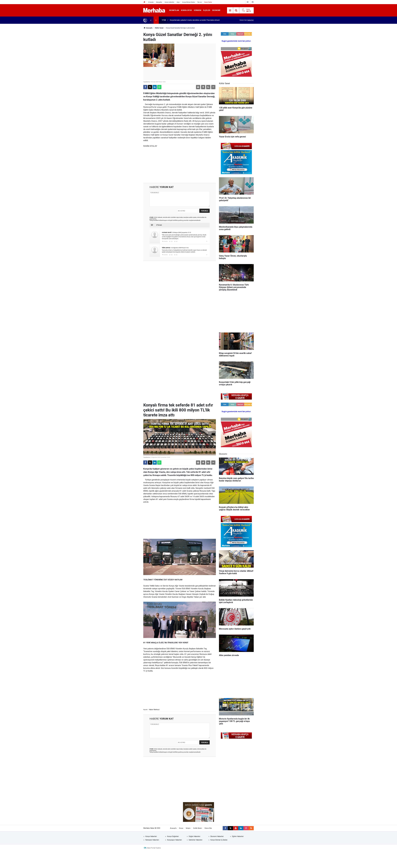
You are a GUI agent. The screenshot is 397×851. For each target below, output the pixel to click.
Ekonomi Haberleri (217, 836)
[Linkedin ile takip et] (240, 828)
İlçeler (206, 10)
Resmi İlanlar (208, 2)
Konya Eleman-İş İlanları (218, 840)
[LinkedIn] (155, 87)
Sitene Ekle (208, 828)
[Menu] (230, 10)
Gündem (197, 10)
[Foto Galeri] (252, 2)
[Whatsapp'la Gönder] (159, 87)
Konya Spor (186, 10)
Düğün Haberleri (194, 836)
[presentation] (150, 20)
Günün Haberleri (169, 2)
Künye (181, 828)
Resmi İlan (174, 10)
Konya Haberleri (151, 836)
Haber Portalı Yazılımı (154, 848)
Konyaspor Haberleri (174, 840)
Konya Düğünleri (173, 836)
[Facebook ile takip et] (225, 828)
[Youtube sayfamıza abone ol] (235, 828)
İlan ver (199, 2)
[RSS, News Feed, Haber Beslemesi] (251, 828)
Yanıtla (166, 241)
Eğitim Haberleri (238, 836)
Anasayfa (149, 28)
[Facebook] (145, 87)
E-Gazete (151, 2)
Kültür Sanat (159, 28)
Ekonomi (216, 10)
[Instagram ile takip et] (246, 828)
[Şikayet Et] (207, 241)
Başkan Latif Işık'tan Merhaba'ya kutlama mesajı (187, 20)
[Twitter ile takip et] (230, 828)
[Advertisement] (179, 165)
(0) (172, 241)
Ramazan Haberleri (152, 840)
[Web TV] (247, 2)
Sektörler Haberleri (195, 840)
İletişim (188, 828)
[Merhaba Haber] (154, 10)
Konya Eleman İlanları (188, 2)
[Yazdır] (198, 87)
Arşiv (178, 2)
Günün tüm (247, 20)
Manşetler (159, 2)
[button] (203, 87)
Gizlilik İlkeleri (197, 828)
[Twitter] (150, 87)
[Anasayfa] (144, 2)
